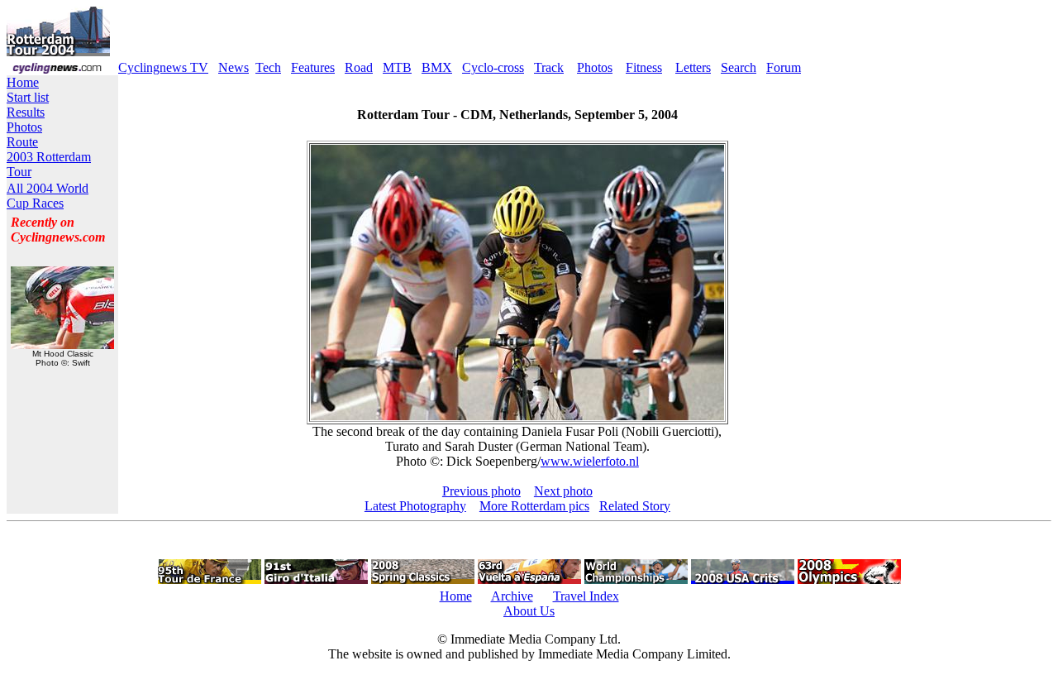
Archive (512, 596)
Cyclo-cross (493, 67)
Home (23, 82)
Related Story (634, 506)
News (233, 67)
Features (313, 67)
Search (738, 67)
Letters (693, 67)
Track (549, 67)
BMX (437, 67)
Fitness (644, 67)
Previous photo (481, 491)
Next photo (563, 491)
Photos (594, 67)
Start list (28, 97)
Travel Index (586, 596)
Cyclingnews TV (163, 67)
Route (22, 142)
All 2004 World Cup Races (47, 195)
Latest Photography (415, 506)
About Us (529, 611)
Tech (268, 67)
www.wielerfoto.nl (590, 461)
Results (26, 112)
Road (359, 67)
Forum (783, 67)
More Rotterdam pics (534, 506)
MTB (397, 67)
